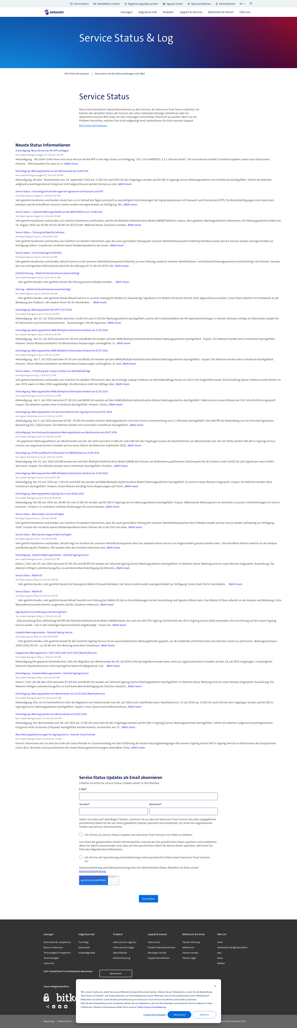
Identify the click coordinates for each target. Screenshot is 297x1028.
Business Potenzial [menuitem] (53, 947)
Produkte (168, 12)
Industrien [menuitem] (49, 963)
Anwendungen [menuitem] (51, 958)
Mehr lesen (71, 164)
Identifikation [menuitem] (120, 952)
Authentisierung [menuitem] (121, 958)
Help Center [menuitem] (154, 942)
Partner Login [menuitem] (189, 958)
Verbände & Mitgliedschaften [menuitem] (232, 947)
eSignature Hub (147, 12)
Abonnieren (116, 973)
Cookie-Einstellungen (154, 1014)
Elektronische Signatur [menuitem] (125, 942)
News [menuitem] (220, 958)
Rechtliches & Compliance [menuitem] (57, 942)
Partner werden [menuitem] (191, 952)
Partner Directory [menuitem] (191, 942)
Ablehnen (204, 1014)
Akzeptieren (179, 1014)
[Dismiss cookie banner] (215, 986)
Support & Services (191, 12)
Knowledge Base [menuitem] (86, 952)
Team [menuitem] (220, 942)
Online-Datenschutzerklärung (151, 1007)
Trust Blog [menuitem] (83, 942)
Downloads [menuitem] (84, 947)
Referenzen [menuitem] (188, 947)
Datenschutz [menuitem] (64, 1021)
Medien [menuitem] (221, 963)
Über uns (245, 12)
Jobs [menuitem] (219, 952)
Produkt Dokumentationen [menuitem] (161, 947)
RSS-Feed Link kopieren (93, 125)
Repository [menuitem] (49, 1021)
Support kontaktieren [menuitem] (159, 958)
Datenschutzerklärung (92, 871)
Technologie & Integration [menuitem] (57, 952)
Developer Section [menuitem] (157, 952)
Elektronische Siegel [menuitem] (123, 947)
